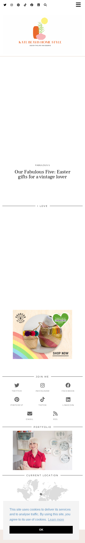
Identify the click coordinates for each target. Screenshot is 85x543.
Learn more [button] (56, 519)
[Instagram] (11, 5)
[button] (79, 5)
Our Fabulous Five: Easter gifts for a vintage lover (42, 174)
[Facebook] (31, 5)
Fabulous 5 (42, 165)
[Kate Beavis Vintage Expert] (42, 32)
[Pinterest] (18, 5)
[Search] (45, 5)
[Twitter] (5, 5)
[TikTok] (25, 5)
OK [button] (41, 529)
